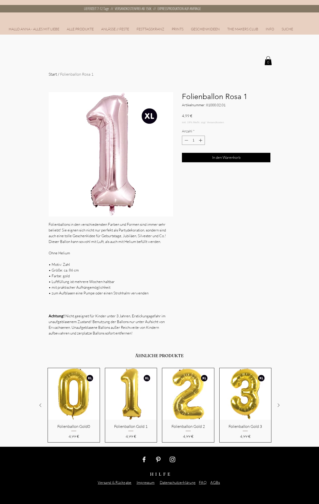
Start (53, 74)
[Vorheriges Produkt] (40, 405)
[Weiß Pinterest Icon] (158, 459)
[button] (115, 29)
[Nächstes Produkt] (279, 405)
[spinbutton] (193, 140)
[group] (159, 405)
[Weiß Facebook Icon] (144, 459)
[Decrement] (186, 140)
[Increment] (201, 140)
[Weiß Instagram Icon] (172, 459)
